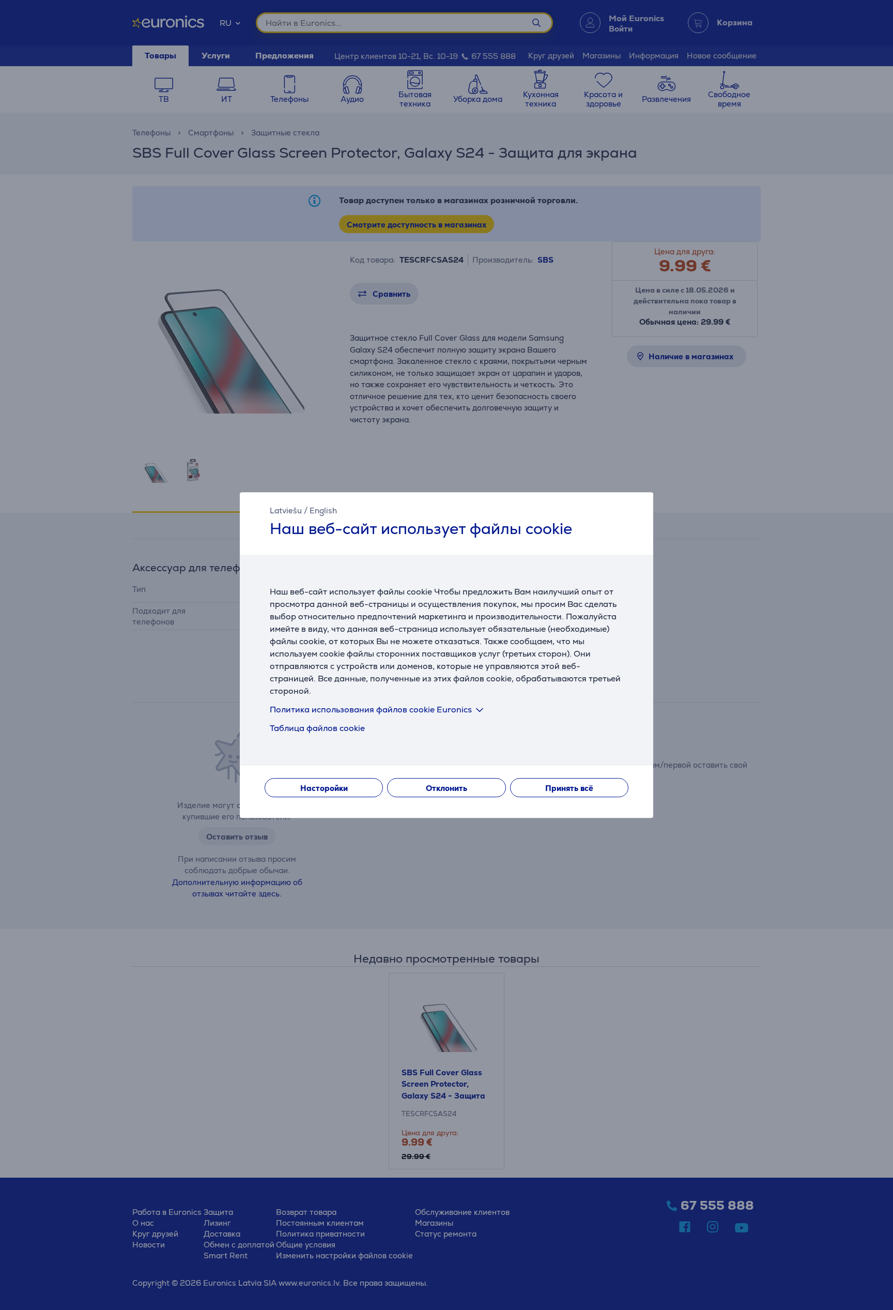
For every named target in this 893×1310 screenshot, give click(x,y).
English (323, 510)
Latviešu (286, 510)
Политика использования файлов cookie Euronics (371, 709)
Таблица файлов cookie (317, 728)
